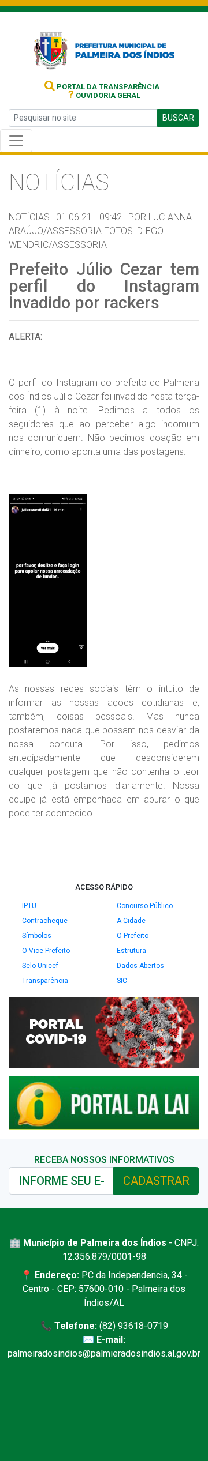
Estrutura (131, 951)
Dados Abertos (140, 966)
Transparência (45, 981)
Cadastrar (156, 1181)
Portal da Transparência (107, 86)
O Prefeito (132, 936)
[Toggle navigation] (16, 140)
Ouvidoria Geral (104, 95)
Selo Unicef (40, 966)
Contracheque (45, 921)
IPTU (29, 906)
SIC (122, 981)
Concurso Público (145, 906)
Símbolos (36, 936)
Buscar (178, 117)
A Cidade (131, 921)
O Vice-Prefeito (46, 951)
